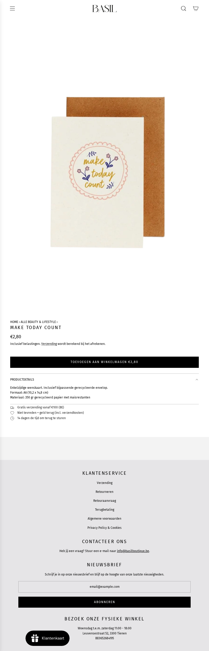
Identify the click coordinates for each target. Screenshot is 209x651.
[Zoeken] (183, 8)
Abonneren (104, 602)
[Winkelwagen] (196, 8)
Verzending (49, 344)
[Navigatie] (12, 8)
